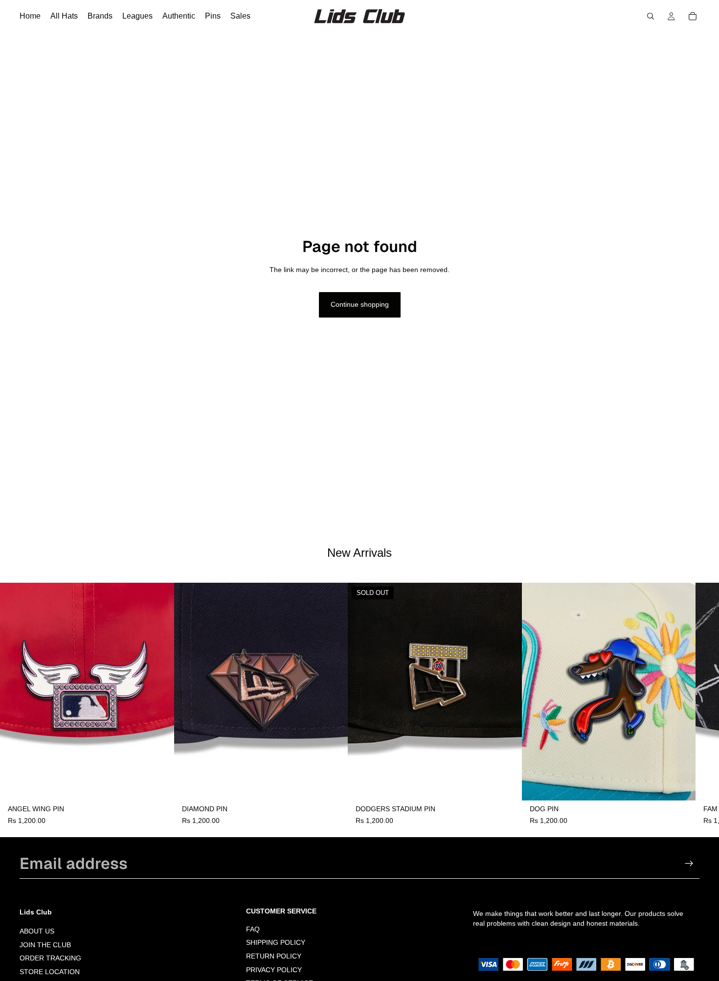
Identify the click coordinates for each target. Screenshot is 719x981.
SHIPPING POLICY (275, 943)
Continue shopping (360, 304)
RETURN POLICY (273, 956)
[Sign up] (689, 863)
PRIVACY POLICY (274, 970)
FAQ (253, 929)
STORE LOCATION (50, 972)
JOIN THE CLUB (45, 945)
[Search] (650, 16)
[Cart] (692, 16)
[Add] (159, 785)
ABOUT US (37, 931)
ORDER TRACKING (50, 958)
